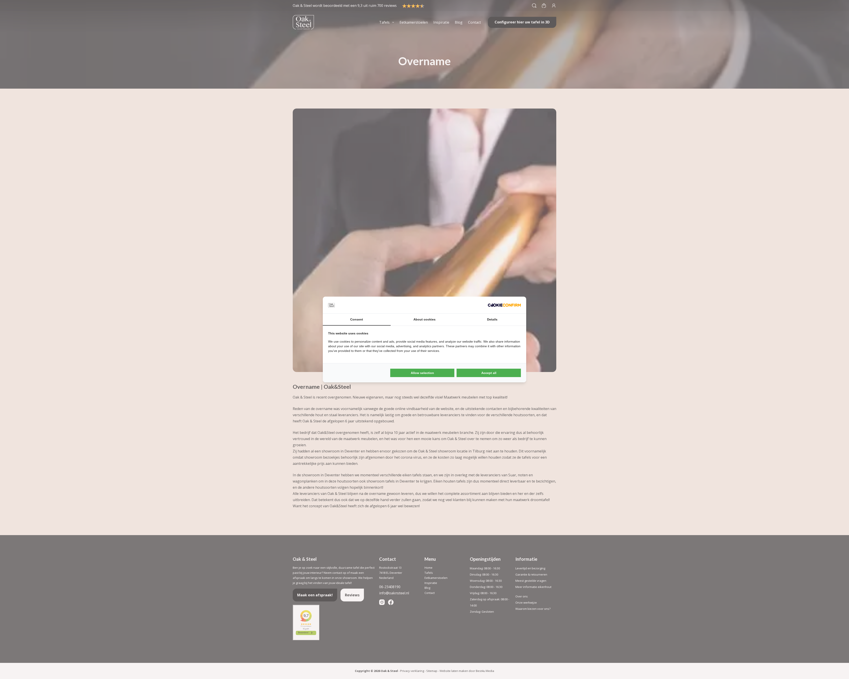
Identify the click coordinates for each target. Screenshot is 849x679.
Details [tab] (492, 319)
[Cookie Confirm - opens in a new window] (504, 305)
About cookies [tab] (424, 319)
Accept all (488, 373)
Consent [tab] (356, 319)
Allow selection (422, 373)
